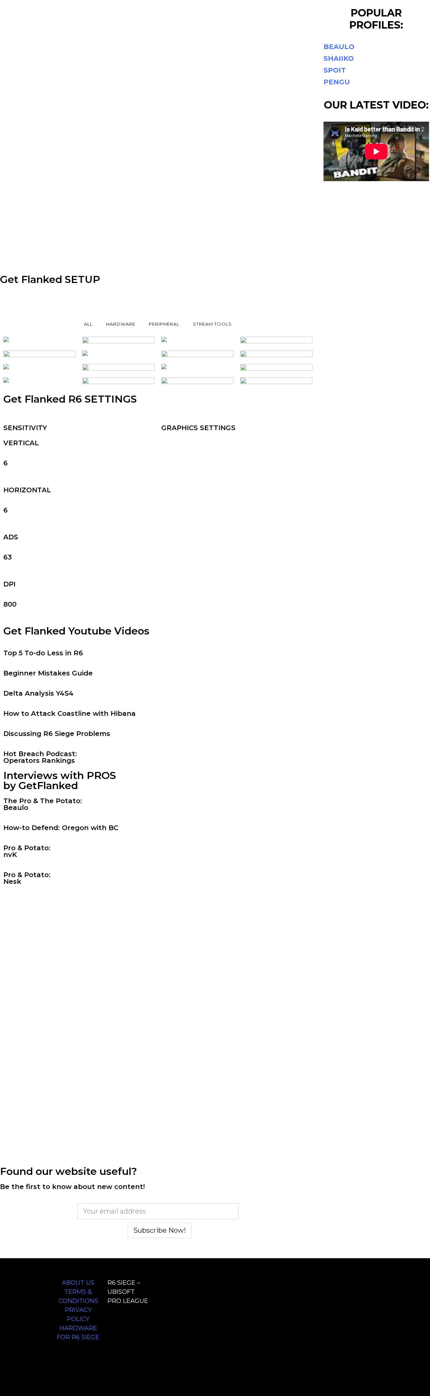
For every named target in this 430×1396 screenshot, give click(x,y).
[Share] (407, 7)
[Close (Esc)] (422, 7)
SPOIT (335, 70)
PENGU (337, 82)
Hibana (123, 713)
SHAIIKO (339, 58)
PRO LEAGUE (128, 1301)
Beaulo (15, 808)
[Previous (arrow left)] (12, 698)
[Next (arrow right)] (418, 698)
